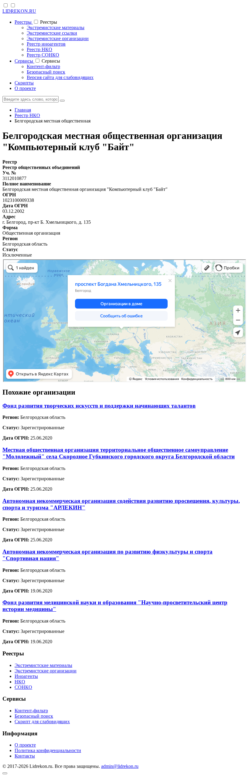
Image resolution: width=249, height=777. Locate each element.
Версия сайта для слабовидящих (60, 77)
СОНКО (23, 687)
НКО (20, 681)
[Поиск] (62, 101)
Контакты (25, 755)
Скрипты (24, 82)
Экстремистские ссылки (52, 33)
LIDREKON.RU (19, 11)
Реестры (24, 22)
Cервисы (24, 61)
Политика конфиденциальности (48, 750)
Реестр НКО (39, 49)
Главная (23, 109)
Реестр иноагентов (46, 44)
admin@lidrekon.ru (119, 766)
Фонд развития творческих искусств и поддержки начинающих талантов (99, 405)
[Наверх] (4, 773)
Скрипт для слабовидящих (42, 721)
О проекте (25, 88)
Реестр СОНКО (43, 54)
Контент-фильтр (43, 66)
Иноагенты (26, 676)
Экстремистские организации (58, 38)
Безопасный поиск (46, 71)
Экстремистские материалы (55, 27)
